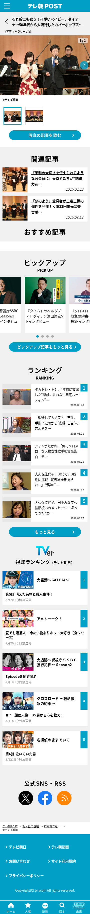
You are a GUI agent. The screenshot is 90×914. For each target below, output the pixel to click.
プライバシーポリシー (26, 875)
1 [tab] (37, 336)
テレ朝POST (45, 6)
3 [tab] (47, 336)
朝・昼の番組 (30, 826)
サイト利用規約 (63, 861)
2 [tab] (42, 336)
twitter (25, 798)
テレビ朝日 (17, 846)
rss (64, 798)
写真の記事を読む (45, 135)
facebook (45, 798)
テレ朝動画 (60, 846)
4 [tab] (52, 336)
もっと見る (45, 531)
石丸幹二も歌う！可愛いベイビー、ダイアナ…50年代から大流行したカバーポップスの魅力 (54, 826)
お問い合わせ (19, 861)
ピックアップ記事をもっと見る (44, 346)
